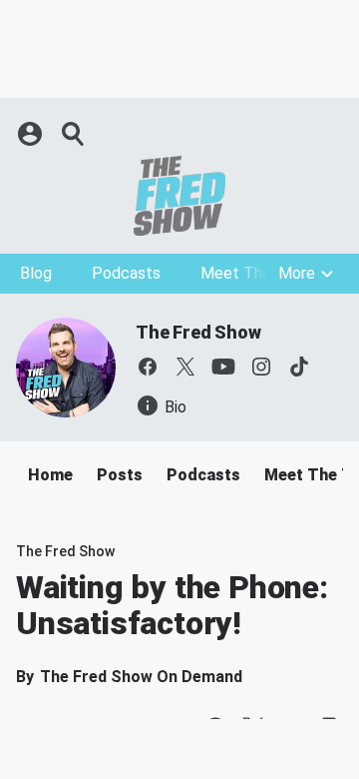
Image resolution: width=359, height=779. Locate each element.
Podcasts (126, 273)
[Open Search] (74, 134)
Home (50, 474)
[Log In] (32, 134)
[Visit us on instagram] (261, 367)
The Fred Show (198, 332)
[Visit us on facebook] (148, 367)
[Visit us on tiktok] (299, 367)
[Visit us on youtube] (223, 367)
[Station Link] (179, 196)
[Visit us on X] (185, 367)
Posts (120, 474)
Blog (36, 273)
